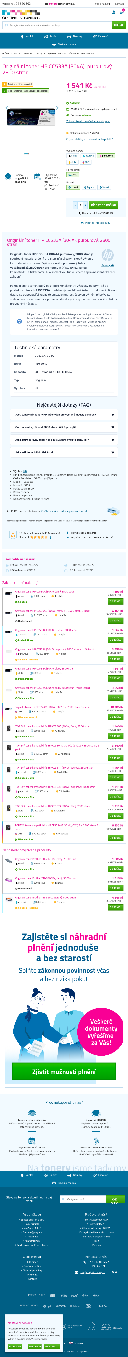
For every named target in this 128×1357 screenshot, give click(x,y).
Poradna (96, 1245)
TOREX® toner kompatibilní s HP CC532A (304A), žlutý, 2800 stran (52, 806)
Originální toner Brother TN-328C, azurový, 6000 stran (45, 897)
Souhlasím (15, 1346)
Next (57, 107)
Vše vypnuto (52, 1346)
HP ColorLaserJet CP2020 (22, 570)
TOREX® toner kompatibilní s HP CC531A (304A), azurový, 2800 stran (54, 768)
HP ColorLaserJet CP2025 (81, 570)
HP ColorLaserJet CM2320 (81, 565)
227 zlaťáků (64, 754)
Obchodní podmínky (32, 1270)
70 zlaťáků (60, 731)
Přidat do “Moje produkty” (98, 223)
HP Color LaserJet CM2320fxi (24, 565)
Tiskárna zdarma (66, 44)
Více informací (39, 1338)
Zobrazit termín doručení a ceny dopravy (88, 121)
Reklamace (32, 1236)
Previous (6, 107)
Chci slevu (115, 1200)
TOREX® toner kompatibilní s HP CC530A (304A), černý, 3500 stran (52, 726)
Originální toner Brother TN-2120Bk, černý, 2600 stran (45, 859)
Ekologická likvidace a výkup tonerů (96, 1232)
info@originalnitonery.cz (93, 1272)
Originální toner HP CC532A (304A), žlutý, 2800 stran (44, 669)
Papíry (53, 36)
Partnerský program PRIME (96, 1236)
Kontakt (32, 1279)
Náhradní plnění (32, 1241)
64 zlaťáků (62, 772)
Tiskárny (77, 36)
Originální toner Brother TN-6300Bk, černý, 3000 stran (45, 878)
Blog (96, 1241)
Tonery (39, 53)
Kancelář (102, 36)
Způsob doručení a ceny (32, 1219)
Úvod (7, 53)
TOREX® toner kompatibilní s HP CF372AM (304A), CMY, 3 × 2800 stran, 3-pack (57, 827)
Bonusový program (32, 1232)
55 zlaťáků (64, 791)
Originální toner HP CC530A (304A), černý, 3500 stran (44, 592)
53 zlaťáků (59, 810)
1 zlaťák (59, 596)
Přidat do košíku (103, 205)
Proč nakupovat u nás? (96, 1219)
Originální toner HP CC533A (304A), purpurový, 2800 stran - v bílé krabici (55, 649)
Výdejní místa (32, 1224)
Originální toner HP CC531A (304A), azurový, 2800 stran (46, 630)
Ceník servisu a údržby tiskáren (32, 1245)
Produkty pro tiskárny (23, 53)
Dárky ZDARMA (96, 1224)
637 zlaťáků (62, 833)
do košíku (115, 601)
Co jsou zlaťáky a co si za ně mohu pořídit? (89, 139)
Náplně (29, 36)
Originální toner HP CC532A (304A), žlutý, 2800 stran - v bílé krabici (52, 688)
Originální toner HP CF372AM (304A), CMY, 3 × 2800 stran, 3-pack (52, 707)
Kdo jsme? (32, 1262)
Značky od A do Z (32, 1228)
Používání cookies (32, 1266)
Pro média (32, 1274)
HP (25, 471)
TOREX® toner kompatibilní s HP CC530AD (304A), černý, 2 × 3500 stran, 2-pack (57, 747)
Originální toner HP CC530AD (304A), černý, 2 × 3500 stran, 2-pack (52, 611)
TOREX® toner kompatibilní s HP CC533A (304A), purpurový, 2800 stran (55, 787)
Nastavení (35, 1346)
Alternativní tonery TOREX (96, 1228)
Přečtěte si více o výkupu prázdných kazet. (64, 511)
